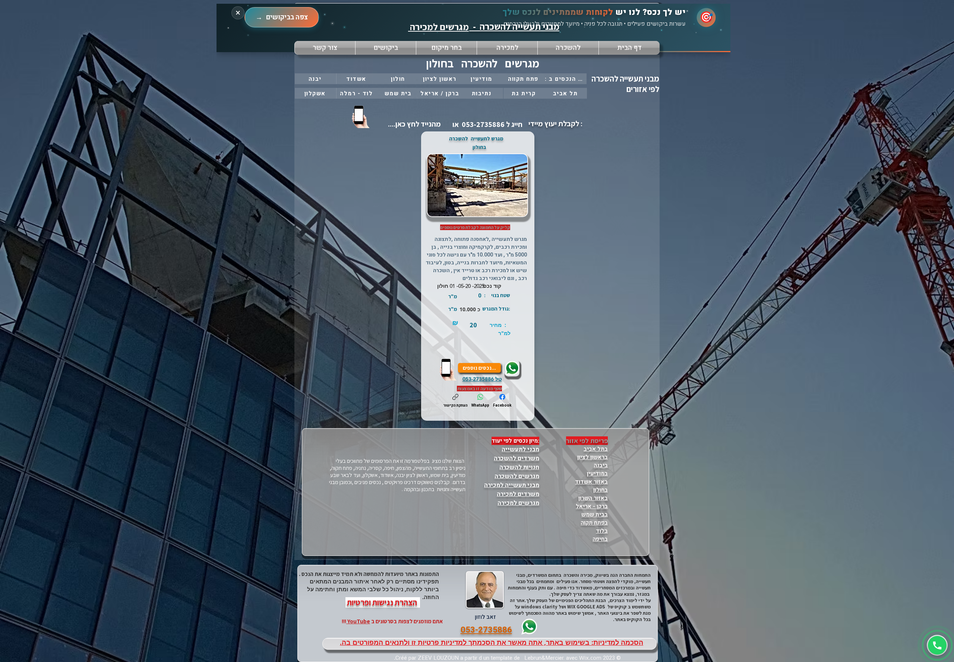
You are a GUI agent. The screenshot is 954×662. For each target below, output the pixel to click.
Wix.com (590, 657)
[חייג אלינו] (449, 369)
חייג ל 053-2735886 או (486, 124)
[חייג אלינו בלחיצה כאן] (361, 116)
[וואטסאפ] (937, 645)
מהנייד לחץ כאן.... (413, 124)
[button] (446, 48)
